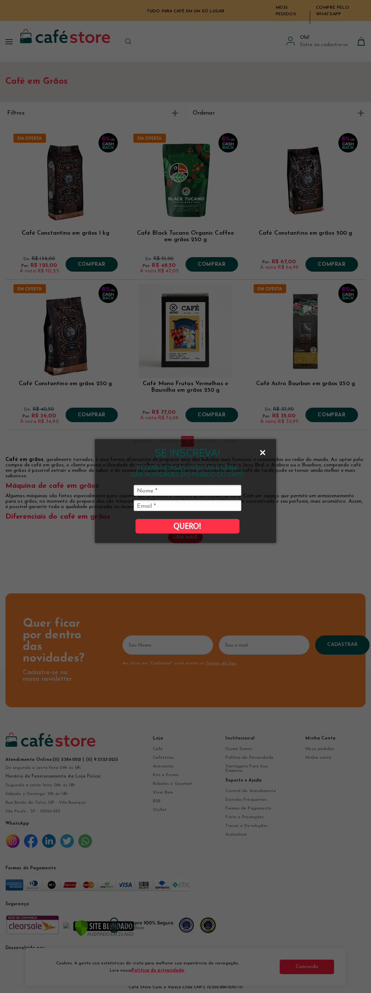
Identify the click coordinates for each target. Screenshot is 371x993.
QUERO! (187, 526)
